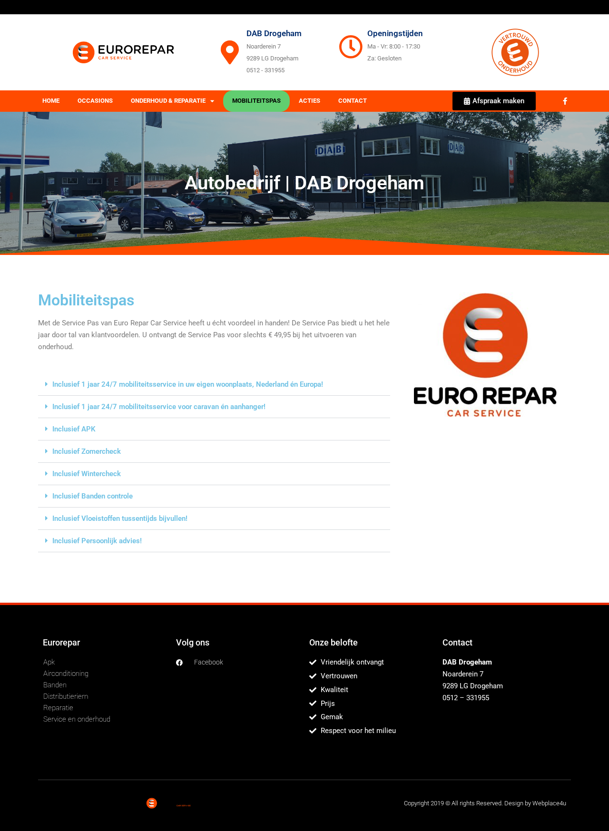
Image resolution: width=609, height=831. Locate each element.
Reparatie (58, 708)
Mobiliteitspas (256, 100)
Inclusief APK (74, 429)
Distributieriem (65, 696)
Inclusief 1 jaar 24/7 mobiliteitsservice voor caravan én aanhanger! (158, 406)
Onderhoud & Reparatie (168, 100)
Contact (352, 100)
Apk (49, 662)
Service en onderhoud (76, 719)
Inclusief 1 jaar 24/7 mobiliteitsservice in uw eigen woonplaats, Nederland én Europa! (187, 384)
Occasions (95, 100)
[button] (214, 384)
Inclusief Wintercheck (86, 473)
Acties (309, 100)
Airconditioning (65, 673)
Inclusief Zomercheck (86, 451)
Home (50, 100)
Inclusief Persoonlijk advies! (97, 541)
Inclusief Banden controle (92, 496)
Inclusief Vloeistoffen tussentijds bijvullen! (119, 518)
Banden (55, 685)
